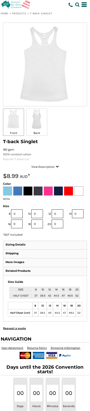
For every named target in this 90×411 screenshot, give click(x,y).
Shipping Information (65, 348)
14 (70, 213)
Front (13, 133)
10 (29, 213)
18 (29, 224)
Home (4, 13)
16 (9, 224)
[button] (77, 4)
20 (49, 224)
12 (49, 213)
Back (36, 133)
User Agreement (12, 348)
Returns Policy (37, 348)
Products (19, 13)
